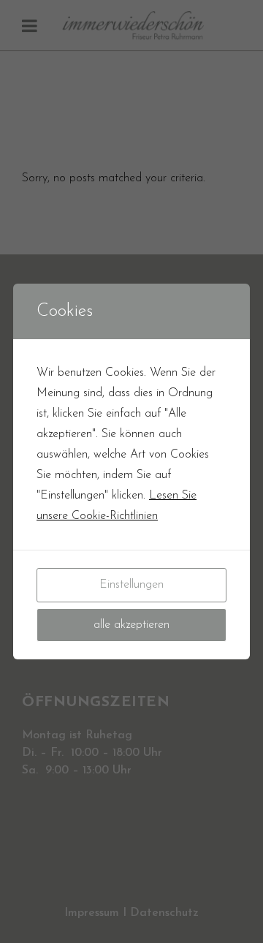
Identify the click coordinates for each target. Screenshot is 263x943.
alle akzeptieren (131, 625)
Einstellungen (131, 585)
